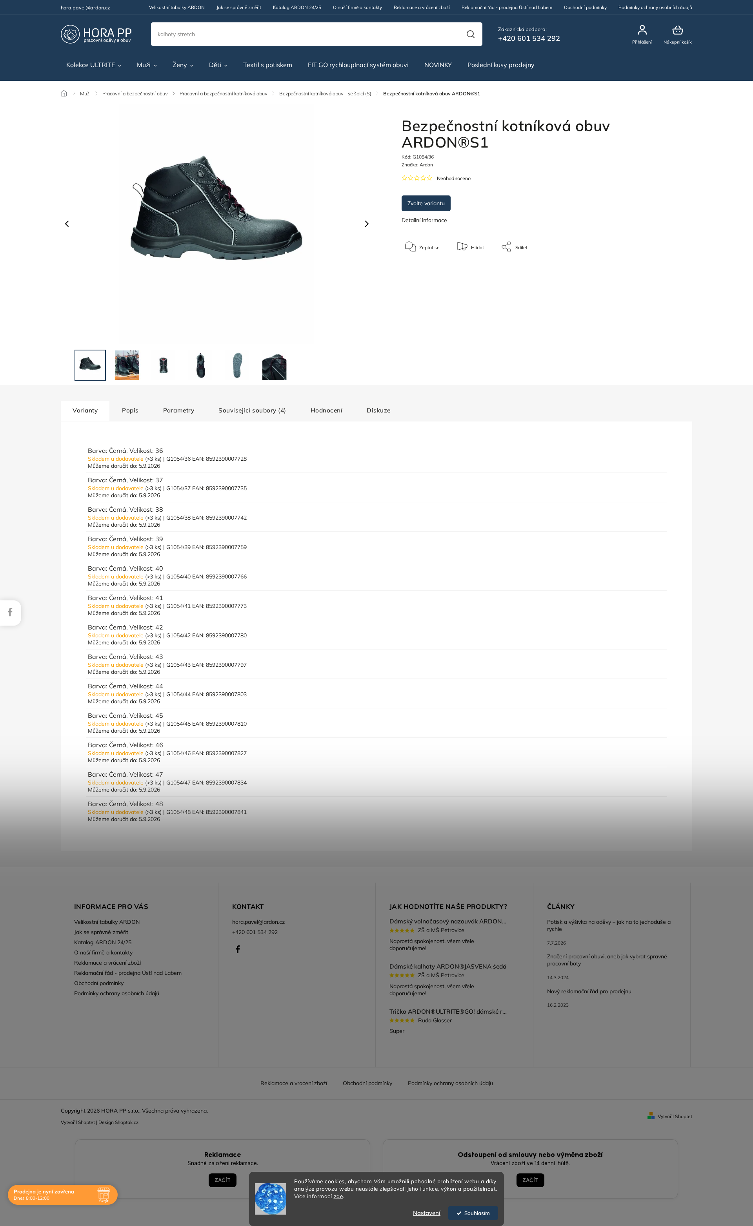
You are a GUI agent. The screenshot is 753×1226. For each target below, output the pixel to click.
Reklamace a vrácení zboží (422, 7)
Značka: (417, 165)
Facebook (238, 949)
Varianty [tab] (85, 410)
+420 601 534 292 (255, 932)
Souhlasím (477, 1213)
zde (338, 1196)
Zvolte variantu (426, 203)
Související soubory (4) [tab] (252, 410)
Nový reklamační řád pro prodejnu (589, 991)
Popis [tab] (130, 410)
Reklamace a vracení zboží (293, 1083)
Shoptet (86, 1122)
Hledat (470, 34)
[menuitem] (94, 65)
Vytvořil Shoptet (675, 1116)
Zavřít (647, 271)
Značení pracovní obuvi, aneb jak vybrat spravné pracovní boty (607, 960)
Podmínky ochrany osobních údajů (655, 7)
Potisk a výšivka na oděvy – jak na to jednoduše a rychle (609, 925)
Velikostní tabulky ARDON (177, 7)
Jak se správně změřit (238, 7)
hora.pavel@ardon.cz (258, 921)
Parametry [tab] (179, 410)
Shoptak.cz (126, 1122)
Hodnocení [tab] (327, 410)
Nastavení (426, 1213)
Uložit (420, 271)
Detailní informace (424, 220)
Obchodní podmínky (585, 7)
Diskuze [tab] (379, 410)
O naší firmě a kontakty (357, 7)
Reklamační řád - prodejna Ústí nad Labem (507, 7)
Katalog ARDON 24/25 (297, 7)
